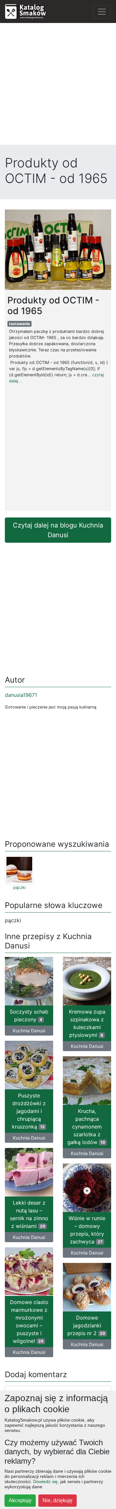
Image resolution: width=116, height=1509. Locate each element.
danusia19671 (21, 695)
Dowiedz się (45, 1481)
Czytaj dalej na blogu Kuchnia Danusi (58, 530)
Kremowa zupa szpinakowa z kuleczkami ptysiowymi (87, 1023)
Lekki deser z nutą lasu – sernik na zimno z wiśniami (29, 1214)
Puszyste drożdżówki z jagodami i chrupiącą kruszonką (29, 1111)
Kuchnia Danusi (29, 1030)
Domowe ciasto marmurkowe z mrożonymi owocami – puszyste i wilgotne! (29, 1321)
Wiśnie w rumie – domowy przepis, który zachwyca (87, 1230)
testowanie (19, 323)
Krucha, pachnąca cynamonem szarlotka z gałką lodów (86, 1126)
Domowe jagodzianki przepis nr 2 (86, 1325)
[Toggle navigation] (102, 11)
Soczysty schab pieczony (29, 1015)
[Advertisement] (58, 86)
